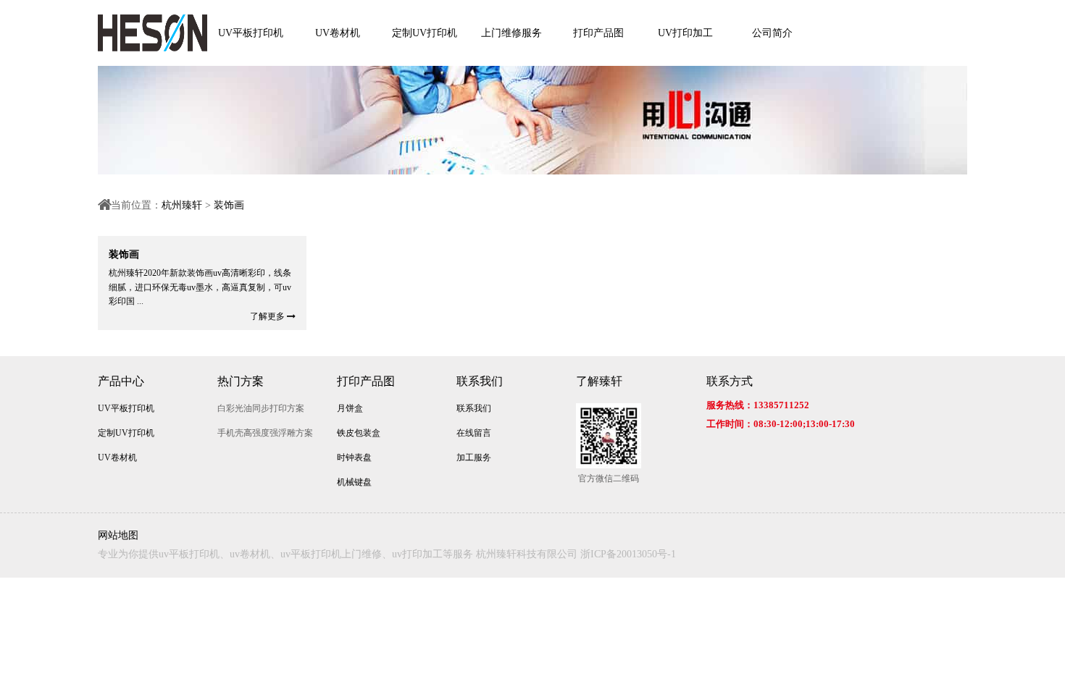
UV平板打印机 (250, 33)
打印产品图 (598, 33)
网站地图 (118, 535)
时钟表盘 (354, 457)
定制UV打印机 (424, 33)
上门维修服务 (511, 33)
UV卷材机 (337, 33)
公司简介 (772, 33)
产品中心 (121, 381)
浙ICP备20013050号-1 (628, 554)
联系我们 (479, 381)
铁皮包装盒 (358, 433)
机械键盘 (354, 482)
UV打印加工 (685, 33)
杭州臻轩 (182, 205)
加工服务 (473, 457)
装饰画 (229, 205)
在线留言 (473, 433)
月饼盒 (350, 408)
